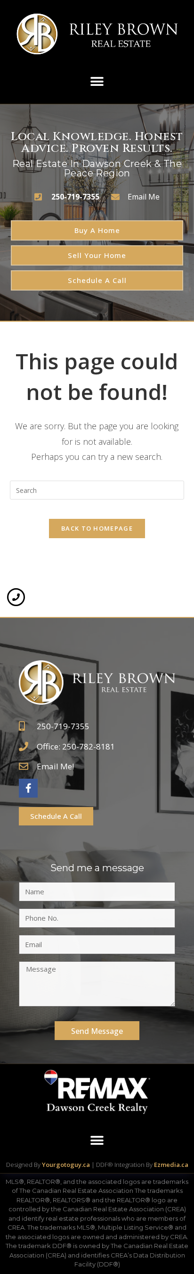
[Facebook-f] (28, 788)
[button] (97, 81)
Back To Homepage (97, 528)
